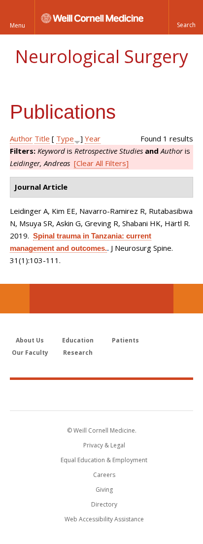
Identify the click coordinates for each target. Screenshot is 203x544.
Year (93, 138)
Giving (104, 489)
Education (78, 340)
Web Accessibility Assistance (104, 519)
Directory (104, 504)
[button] (186, 17)
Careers (104, 475)
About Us (30, 340)
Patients (125, 340)
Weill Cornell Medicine (101, 395)
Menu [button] (17, 25)
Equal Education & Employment (104, 460)
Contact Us (188, 298)
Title (42, 138)
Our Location (15, 298)
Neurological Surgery (101, 56)
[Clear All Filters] (101, 163)
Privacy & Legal (104, 445)
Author (21, 138)
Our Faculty (30, 352)
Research (78, 352)
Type (65, 138)
